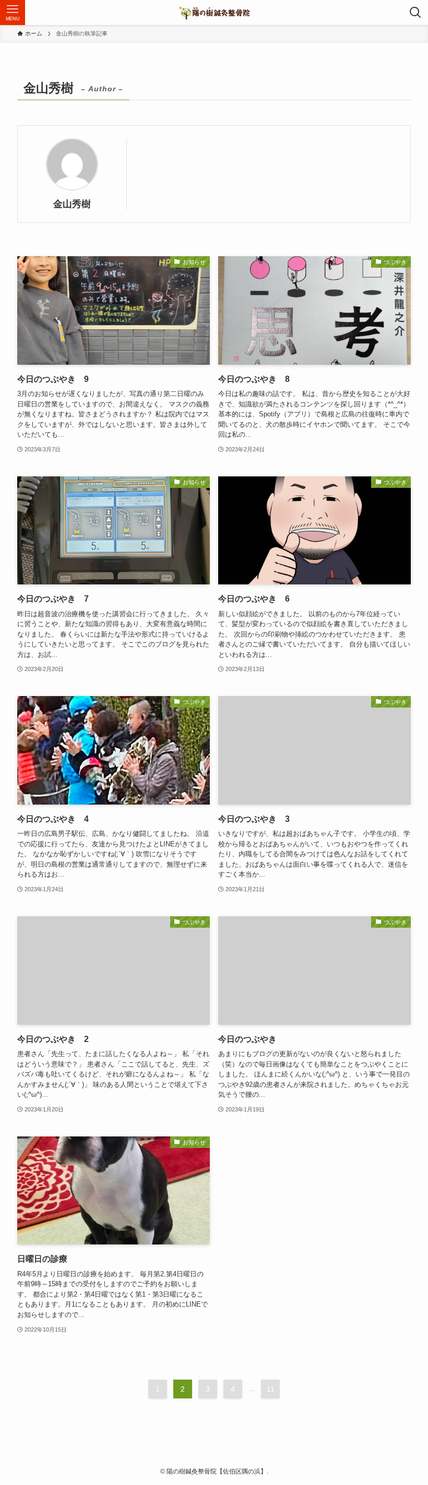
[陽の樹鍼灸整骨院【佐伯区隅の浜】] (214, 12)
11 (271, 1389)
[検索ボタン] (415, 12)
